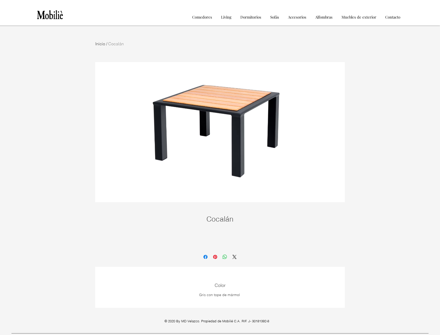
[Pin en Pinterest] (215, 257)
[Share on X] (234, 257)
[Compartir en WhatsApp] (225, 257)
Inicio (100, 43)
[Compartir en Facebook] (205, 257)
